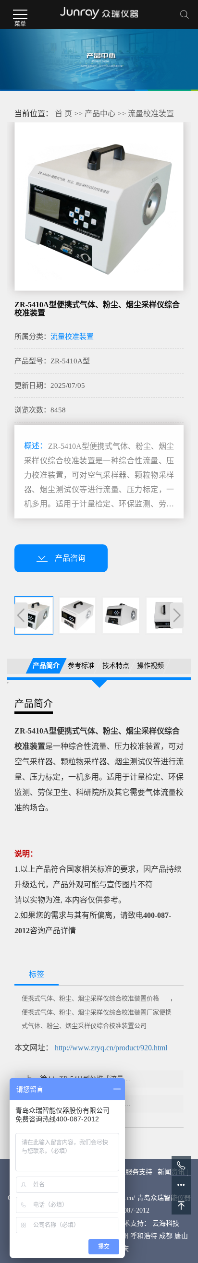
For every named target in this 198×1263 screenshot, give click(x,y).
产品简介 (46, 665)
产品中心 (100, 113)
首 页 (63, 113)
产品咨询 (70, 558)
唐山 (181, 1235)
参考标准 (80, 665)
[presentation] (21, 615)
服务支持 (138, 1172)
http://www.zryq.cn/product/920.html (111, 1048)
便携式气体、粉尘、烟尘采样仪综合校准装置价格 (90, 998)
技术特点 (115, 665)
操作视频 (150, 665)
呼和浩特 (143, 1235)
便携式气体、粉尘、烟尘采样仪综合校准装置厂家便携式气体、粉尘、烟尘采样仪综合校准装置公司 (97, 1019)
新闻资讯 (171, 1172)
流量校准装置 (151, 113)
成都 (166, 1235)
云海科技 (165, 1223)
